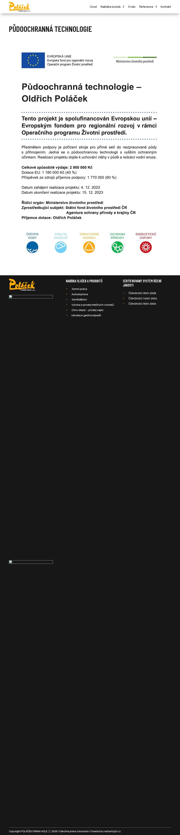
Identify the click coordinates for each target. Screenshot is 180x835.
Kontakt (166, 7)
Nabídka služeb (111, 7)
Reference (146, 7)
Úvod (93, 7)
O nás (131, 7)
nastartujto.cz (112, 831)
